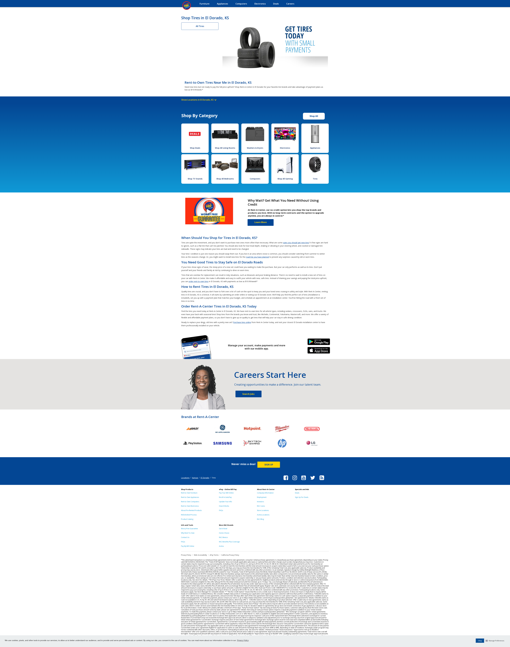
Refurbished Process (189, 515)
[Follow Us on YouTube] (303, 480)
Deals (297, 493)
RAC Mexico (223, 537)
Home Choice (224, 533)
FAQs (221, 510)
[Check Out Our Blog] (322, 480)
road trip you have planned (257, 257)
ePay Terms (214, 555)
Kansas (195, 477)
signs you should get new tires (296, 242)
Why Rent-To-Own (187, 533)
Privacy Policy (243, 640)
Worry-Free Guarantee (189, 528)
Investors (260, 501)
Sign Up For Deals (301, 497)
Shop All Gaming (285, 178)
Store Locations (263, 510)
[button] (495, 640)
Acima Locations (263, 515)
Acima (221, 546)
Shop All (314, 116)
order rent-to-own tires (198, 281)
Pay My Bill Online (187, 546)
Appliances (315, 148)
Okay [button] (480, 641)
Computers (255, 178)
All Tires (200, 26)
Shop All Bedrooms (225, 178)
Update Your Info (225, 501)
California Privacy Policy (230, 555)
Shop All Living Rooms (225, 148)
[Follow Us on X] (312, 480)
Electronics (285, 148)
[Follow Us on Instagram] (294, 480)
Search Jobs (248, 394)
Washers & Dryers (255, 148)
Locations (185, 477)
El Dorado (205, 477)
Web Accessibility (200, 555)
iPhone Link (319, 351)
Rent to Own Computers (190, 501)
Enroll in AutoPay (225, 497)
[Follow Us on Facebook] (286, 480)
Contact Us (185, 537)
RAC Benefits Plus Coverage (229, 542)
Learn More (260, 222)
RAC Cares (261, 506)
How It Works (224, 506)
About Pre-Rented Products (191, 510)
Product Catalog (187, 519)
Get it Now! (223, 528)
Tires (315, 178)
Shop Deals (195, 148)
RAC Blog (260, 519)
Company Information (265, 493)
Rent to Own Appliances (190, 497)
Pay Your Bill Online (226, 493)
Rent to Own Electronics (190, 506)
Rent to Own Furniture (189, 493)
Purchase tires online (242, 322)
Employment (261, 497)
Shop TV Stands (195, 178)
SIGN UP (268, 464)
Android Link (319, 342)
